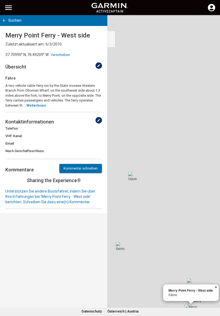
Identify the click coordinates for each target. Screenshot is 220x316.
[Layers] (210, 24)
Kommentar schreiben (81, 168)
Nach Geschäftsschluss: (25, 151)
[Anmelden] (211, 11)
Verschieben (60, 55)
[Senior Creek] (120, 246)
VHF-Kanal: (14, 136)
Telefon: (12, 128)
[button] (213, 292)
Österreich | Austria (122, 311)
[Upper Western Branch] (132, 176)
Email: (9, 143)
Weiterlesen (36, 105)
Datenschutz (92, 311)
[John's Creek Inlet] (191, 283)
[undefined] (99, 65)
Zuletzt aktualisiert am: (25, 44)
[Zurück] (4, 20)
